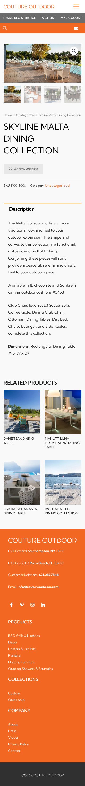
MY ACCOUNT (71, 18)
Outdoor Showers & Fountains (30, 668)
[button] (68, 6)
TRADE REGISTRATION (20, 18)
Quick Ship (16, 700)
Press (12, 731)
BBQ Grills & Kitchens (24, 635)
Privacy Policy (18, 744)
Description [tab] (21, 209)
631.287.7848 (49, 575)
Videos (13, 737)
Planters (14, 655)
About (13, 724)
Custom (14, 693)
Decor (12, 642)
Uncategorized (24, 115)
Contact (14, 751)
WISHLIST (48, 18)
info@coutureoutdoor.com (38, 587)
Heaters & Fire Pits (21, 649)
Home (8, 115)
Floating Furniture (21, 662)
